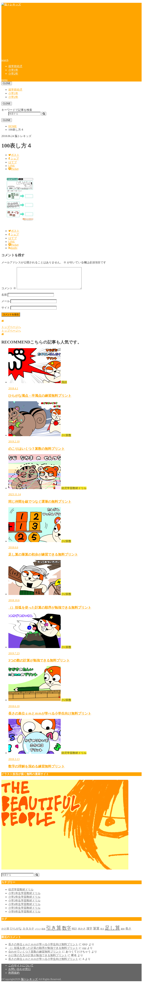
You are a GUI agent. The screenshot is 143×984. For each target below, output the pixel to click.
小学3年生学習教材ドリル (24, 900)
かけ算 (5, 928)
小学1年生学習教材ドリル (24, 893)
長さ (128, 928)
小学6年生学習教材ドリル (24, 911)
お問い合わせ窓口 (19, 969)
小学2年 (13, 73)
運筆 (123, 929)
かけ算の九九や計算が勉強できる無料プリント (37, 955)
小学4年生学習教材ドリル (24, 904)
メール (5, 301)
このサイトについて (20, 965)
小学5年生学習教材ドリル (24, 907)
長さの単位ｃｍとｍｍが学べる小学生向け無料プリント (43, 944)
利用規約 (14, 972)
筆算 (96, 928)
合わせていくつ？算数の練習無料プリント (34, 951)
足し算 (112, 928)
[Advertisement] (71, 33)
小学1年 (13, 69)
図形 (43, 929)
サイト (5, 307)
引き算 (53, 928)
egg (84, 947)
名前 (4, 294)
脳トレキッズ (29, 979)
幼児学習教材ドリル (20, 889)
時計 (74, 928)
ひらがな (16, 928)
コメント (8, 288)
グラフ (38, 929)
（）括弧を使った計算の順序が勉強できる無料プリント (43, 947)
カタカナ (28, 928)
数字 (66, 928)
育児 (102, 929)
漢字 (89, 928)
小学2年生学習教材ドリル (24, 896)
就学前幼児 (15, 66)
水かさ (82, 928)
